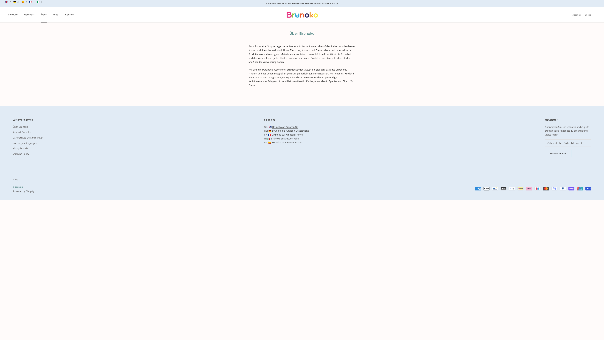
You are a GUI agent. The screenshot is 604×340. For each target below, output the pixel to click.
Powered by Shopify (23, 191)
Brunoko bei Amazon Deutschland (290, 130)
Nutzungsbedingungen (25, 142)
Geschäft (29, 14)
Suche (588, 15)
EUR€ (15, 179)
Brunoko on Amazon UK (285, 126)
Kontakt (69, 14)
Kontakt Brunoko (22, 132)
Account (577, 15)
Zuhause (13, 14)
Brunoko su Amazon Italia (285, 138)
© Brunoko (18, 187)
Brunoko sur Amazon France (287, 134)
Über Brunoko (20, 126)
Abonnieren (558, 153)
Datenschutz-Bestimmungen (28, 137)
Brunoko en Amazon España (287, 142)
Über (44, 14)
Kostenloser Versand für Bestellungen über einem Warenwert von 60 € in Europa (302, 3)
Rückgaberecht (20, 148)
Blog (56, 14)
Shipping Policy (21, 153)
